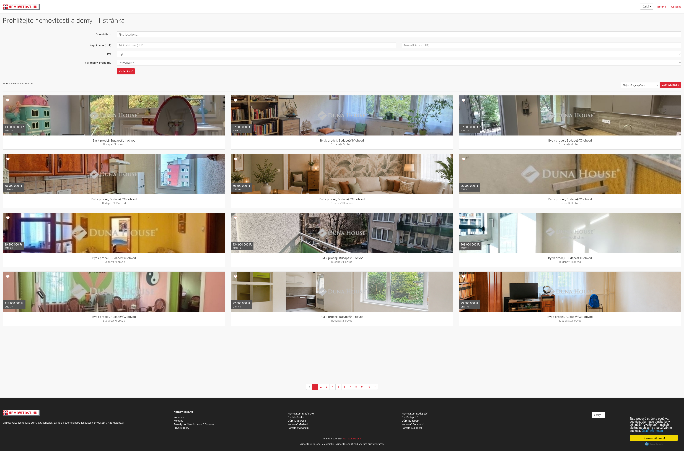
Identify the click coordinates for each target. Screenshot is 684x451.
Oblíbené (676, 6)
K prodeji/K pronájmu (97, 62)
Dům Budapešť (410, 420)
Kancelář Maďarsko (299, 424)
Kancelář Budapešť (413, 424)
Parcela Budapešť (412, 427)
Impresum (179, 417)
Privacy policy (181, 427)
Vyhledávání (126, 71)
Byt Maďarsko (296, 417)
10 (368, 386)
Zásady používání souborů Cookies (194, 424)
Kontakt (178, 420)
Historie (661, 6)
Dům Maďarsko (297, 420)
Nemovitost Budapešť (414, 413)
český (646, 6)
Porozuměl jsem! (653, 438)
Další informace (652, 430)
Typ (109, 54)
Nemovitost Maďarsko (301, 413)
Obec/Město (103, 34)
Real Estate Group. (352, 438)
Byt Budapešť (409, 417)
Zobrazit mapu (670, 84)
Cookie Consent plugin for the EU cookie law (654, 444)
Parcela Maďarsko (298, 427)
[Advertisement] (342, 355)
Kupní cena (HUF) (100, 45)
